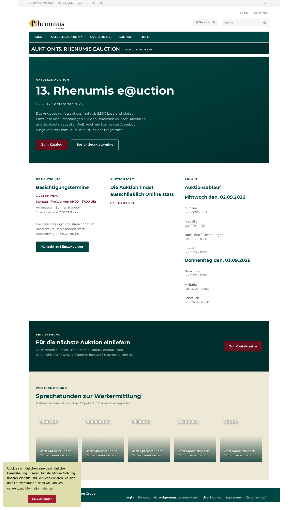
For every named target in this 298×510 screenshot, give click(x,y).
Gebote (203, 22)
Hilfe (145, 37)
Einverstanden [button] (42, 498)
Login (244, 12)
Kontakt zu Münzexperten (62, 246)
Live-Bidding (100, 37)
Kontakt (126, 37)
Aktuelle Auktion (65, 37)
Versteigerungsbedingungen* (176, 497)
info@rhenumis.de (75, 3)
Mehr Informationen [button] (39, 488)
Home (38, 37)
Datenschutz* (256, 497)
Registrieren (260, 12)
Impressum (233, 497)
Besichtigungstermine (95, 144)
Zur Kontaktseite (243, 346)
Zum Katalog (51, 144)
